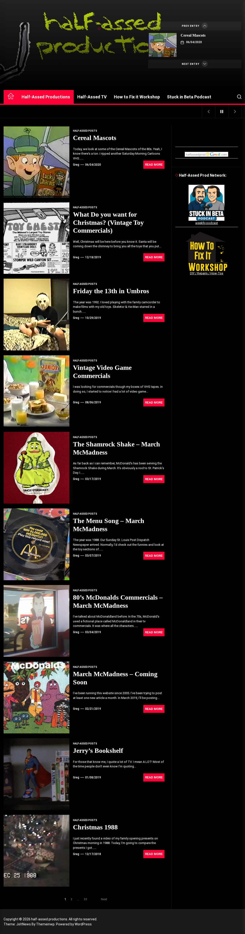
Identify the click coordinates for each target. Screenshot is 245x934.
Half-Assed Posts (85, 130)
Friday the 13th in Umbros (111, 291)
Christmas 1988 (95, 827)
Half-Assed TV (92, 96)
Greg (76, 164)
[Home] (11, 97)
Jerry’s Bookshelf (98, 750)
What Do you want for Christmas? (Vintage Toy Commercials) (108, 222)
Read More (154, 164)
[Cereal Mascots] (162, 45)
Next (104, 899)
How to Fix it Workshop (137, 96)
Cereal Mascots (193, 35)
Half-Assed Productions (46, 96)
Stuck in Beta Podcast (189, 96)
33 (85, 899)
